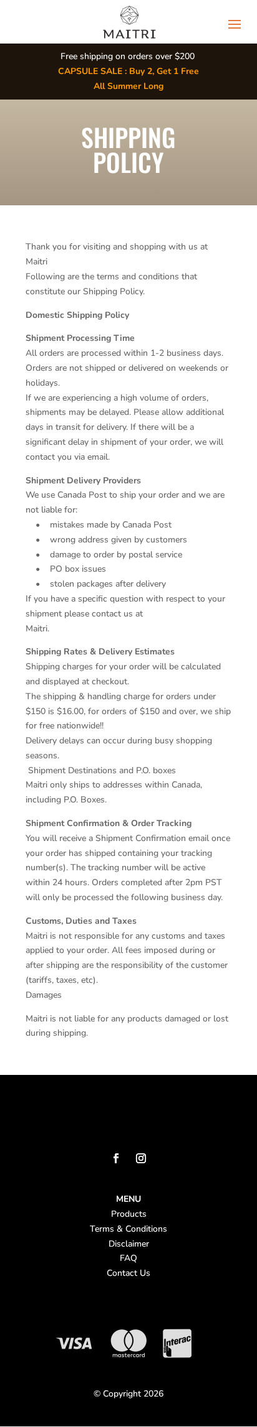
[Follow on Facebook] (116, 1158)
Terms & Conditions (128, 1229)
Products (129, 1214)
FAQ (128, 1258)
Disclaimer (129, 1244)
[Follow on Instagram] (141, 1158)
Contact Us (128, 1273)
